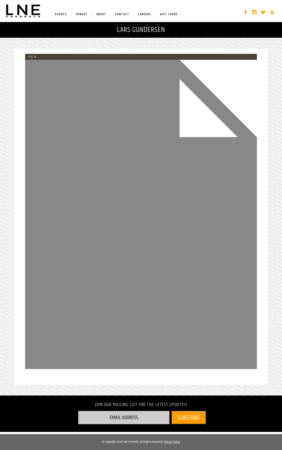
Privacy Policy (172, 441)
